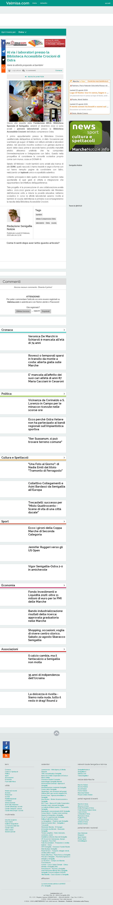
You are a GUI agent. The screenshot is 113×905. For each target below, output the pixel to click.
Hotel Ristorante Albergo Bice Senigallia (54, 870)
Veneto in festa (83, 824)
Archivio (7, 793)
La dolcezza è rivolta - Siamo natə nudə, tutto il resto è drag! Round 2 (44, 697)
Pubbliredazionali (10, 799)
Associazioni (9, 777)
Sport (7, 775)
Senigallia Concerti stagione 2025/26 (53, 872)
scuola (53, 223)
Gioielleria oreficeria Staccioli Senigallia (54, 837)
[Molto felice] (56, 251)
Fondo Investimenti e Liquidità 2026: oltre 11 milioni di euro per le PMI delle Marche (45, 596)
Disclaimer (61, 901)
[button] (107, 3)
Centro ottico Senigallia (49, 789)
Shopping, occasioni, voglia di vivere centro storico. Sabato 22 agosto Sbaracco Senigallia (46, 635)
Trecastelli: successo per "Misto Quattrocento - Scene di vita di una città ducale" (45, 507)
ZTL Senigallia (46, 886)
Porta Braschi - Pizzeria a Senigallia (53, 868)
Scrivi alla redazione (11, 804)
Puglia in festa (82, 818)
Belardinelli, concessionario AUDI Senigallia (55, 811)
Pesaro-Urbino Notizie (85, 795)
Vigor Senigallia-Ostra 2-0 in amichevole (45, 568)
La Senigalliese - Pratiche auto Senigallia (54, 821)
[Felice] (43, 251)
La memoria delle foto (12, 826)
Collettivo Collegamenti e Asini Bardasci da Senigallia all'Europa (46, 487)
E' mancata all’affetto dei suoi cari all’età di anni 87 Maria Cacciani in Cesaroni (46, 378)
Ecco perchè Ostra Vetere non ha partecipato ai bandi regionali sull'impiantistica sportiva (46, 424)
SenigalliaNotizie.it (84, 769)
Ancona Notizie (83, 787)
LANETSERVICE (39, 901)
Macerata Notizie (83, 793)
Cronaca (58, 70)
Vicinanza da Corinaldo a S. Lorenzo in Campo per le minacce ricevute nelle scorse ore (46, 405)
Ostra (48, 223)
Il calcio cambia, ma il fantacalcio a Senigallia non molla (44, 659)
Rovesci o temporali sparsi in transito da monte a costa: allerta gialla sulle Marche (46, 360)
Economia (8, 779)
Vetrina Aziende (10, 803)
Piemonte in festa (83, 816)
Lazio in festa (82, 812)
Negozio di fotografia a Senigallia (52, 815)
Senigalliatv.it (82, 771)
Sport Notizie (82, 837)
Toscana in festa (83, 820)
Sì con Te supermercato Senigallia (52, 817)
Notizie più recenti (11, 791)
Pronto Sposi (82, 839)
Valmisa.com (82, 773)
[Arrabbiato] (5, 251)
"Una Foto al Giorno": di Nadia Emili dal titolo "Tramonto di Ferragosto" (45, 467)
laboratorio (40, 223)
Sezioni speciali (10, 831)
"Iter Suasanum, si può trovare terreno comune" (45, 440)
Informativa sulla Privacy (81, 901)
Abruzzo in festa (83, 806)
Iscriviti (7, 796)
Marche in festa (83, 804)
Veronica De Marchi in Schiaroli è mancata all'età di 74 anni (46, 340)
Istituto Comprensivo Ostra (46, 219)
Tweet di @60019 (75, 206)
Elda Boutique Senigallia (49, 849)
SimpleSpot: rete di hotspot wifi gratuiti (53, 791)
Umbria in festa (83, 822)
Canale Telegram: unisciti (13, 808)
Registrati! (46, 311)
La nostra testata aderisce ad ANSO (53, 884)
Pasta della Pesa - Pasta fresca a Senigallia (55, 855)
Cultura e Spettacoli (11, 771)
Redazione (8, 795)
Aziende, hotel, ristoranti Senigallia (52, 805)
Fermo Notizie (82, 791)
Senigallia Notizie (75, 165)
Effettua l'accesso (23, 311)
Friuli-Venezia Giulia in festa (87, 810)
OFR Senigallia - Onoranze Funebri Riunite (55, 847)
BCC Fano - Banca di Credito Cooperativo (55, 803)
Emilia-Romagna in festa (86, 808)
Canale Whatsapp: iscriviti (13, 806)
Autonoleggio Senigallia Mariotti (51, 781)
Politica (7, 773)
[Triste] (18, 251)
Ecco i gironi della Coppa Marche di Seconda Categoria (45, 531)
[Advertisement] (89, 46)
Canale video (9, 828)
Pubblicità (69, 901)
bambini (39, 215)
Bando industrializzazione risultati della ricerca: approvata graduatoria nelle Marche (45, 616)
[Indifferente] (31, 251)
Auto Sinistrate (82, 833)
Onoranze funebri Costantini (50, 779)
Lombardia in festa (84, 814)
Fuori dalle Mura (10, 781)
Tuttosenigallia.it (83, 775)
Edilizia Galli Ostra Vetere (49, 819)
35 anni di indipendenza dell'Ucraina (44, 676)
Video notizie (9, 830)
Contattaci (8, 800)
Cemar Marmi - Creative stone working (54, 813)
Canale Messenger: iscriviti (14, 810)
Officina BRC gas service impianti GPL (54, 793)
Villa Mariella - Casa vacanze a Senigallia (54, 874)
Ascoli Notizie (82, 789)
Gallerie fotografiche (11, 824)
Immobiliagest (82, 841)
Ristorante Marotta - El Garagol (51, 827)
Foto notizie (9, 822)
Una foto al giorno (11, 820)
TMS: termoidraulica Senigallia (51, 773)
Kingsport (81, 835)
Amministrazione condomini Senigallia (53, 787)
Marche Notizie (83, 785)
